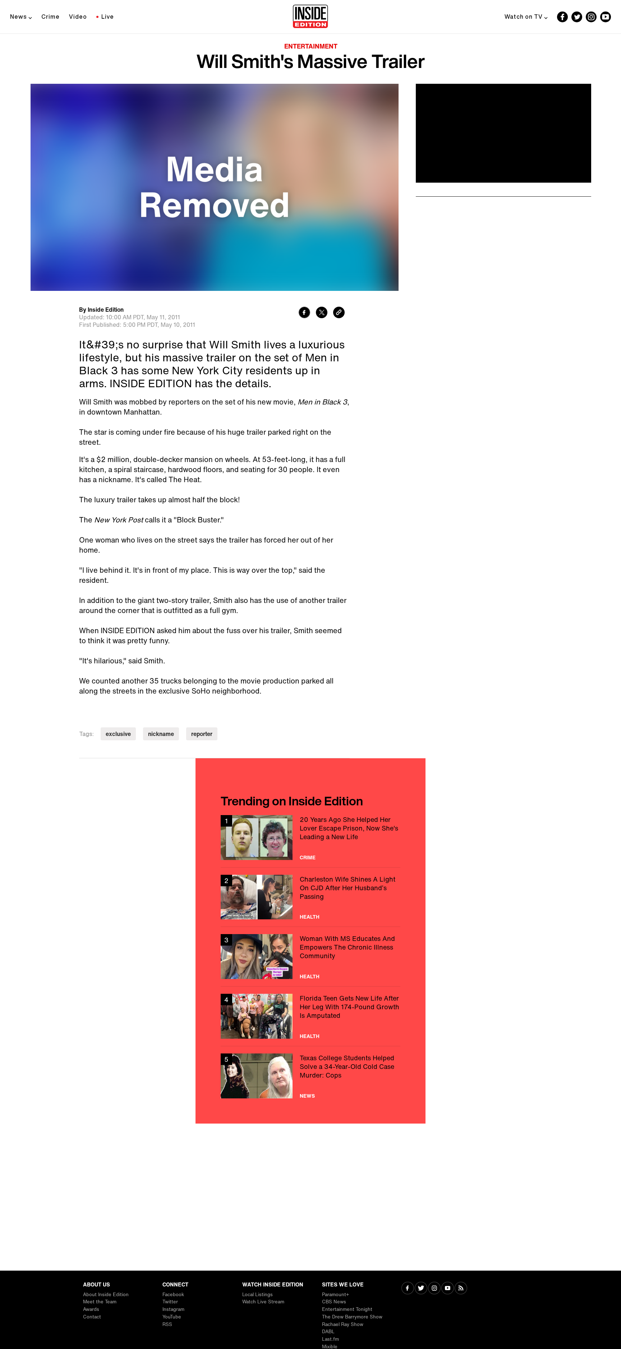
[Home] (310, 17)
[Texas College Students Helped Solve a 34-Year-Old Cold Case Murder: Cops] (310, 1075)
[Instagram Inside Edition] (591, 17)
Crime (50, 16)
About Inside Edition (106, 1294)
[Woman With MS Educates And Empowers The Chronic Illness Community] (310, 956)
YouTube (171, 1316)
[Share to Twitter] (321, 313)
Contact (92, 1316)
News (18, 16)
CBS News (334, 1301)
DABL (328, 1331)
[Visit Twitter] (421, 1289)
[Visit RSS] (461, 1289)
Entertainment (310, 46)
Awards (91, 1309)
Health (309, 916)
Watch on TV (524, 16)
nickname (161, 733)
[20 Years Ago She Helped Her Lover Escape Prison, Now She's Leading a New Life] (310, 837)
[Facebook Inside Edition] (562, 17)
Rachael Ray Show (342, 1324)
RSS (167, 1324)
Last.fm (330, 1339)
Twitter (170, 1301)
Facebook (173, 1294)
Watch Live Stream (263, 1301)
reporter (201, 733)
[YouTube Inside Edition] (605, 17)
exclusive (118, 733)
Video (78, 16)
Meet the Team (99, 1301)
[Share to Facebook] (304, 313)
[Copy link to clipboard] (338, 313)
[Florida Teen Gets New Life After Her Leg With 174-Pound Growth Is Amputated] (310, 1016)
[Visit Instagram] (434, 1289)
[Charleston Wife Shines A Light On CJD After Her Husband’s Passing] (310, 897)
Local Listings (257, 1294)
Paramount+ (335, 1294)
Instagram (173, 1309)
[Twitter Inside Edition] (576, 17)
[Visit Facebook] (407, 1289)
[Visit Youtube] (447, 1289)
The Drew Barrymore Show (352, 1316)
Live (107, 16)
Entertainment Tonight (347, 1309)
